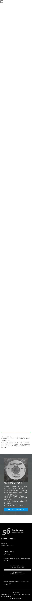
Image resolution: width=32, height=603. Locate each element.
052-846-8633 (17, 573)
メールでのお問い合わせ (17, 566)
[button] (16, 509)
